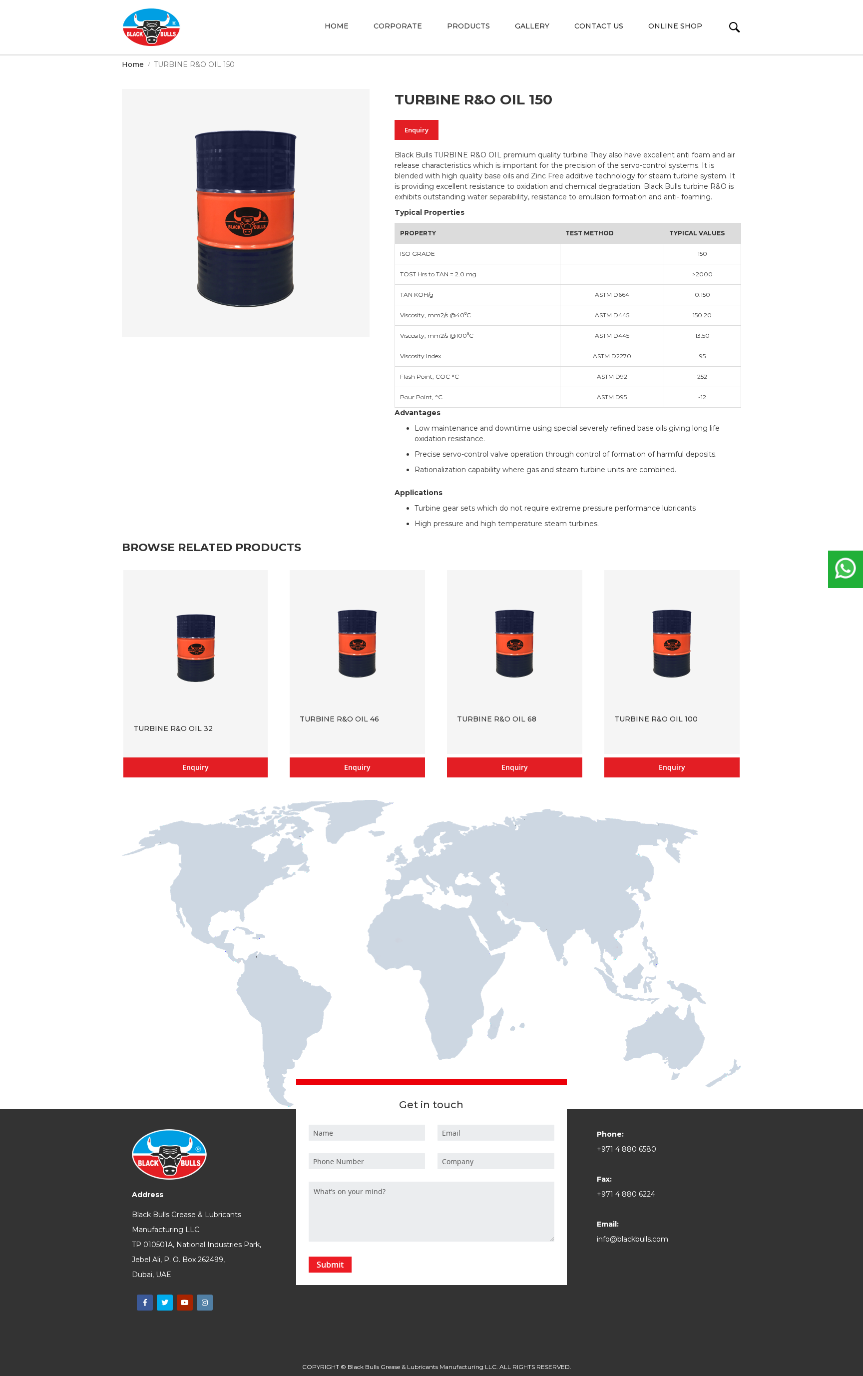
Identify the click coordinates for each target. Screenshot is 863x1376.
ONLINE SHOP (675, 25)
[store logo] (151, 27)
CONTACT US (598, 25)
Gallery (532, 25)
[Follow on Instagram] (205, 1303)
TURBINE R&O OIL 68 (496, 718)
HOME (337, 25)
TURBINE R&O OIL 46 (339, 718)
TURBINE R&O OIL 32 (173, 728)
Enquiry (417, 129)
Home (133, 64)
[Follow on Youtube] (185, 1303)
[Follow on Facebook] (145, 1303)
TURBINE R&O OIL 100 (656, 718)
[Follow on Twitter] (165, 1303)
